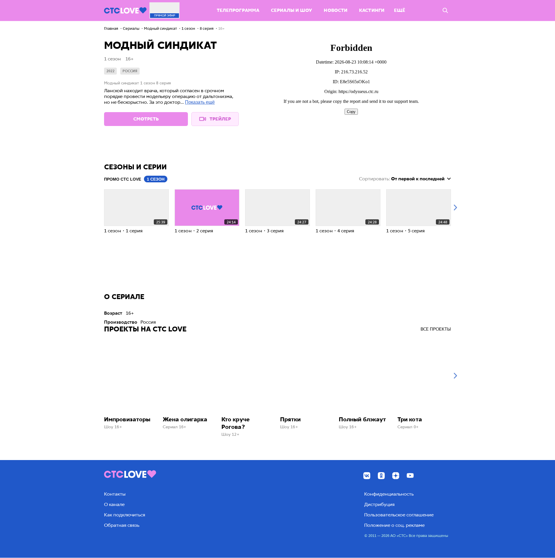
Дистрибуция (379, 504)
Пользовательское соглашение (399, 515)
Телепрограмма (238, 10)
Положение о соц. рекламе (394, 525)
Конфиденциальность (389, 494)
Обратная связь (121, 525)
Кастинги (371, 10)
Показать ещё (200, 102)
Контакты (114, 494)
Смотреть (146, 119)
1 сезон (155, 179)
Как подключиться (124, 515)
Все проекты (436, 329)
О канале (114, 504)
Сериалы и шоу (291, 10)
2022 (110, 71)
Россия (130, 71)
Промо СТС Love (122, 179)
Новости (335, 10)
